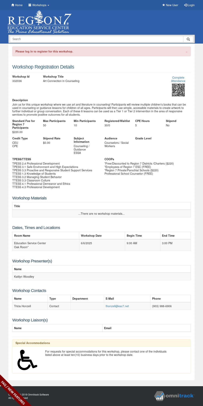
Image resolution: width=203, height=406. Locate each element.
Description (20, 100)
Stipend (171, 121)
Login (191, 5)
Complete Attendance (178, 79)
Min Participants (85, 121)
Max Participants (54, 121)
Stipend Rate (51, 138)
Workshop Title (53, 76)
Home (19, 5)
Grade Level (143, 138)
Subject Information (81, 140)
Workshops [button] (39, 5)
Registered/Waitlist (116, 121)
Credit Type (20, 138)
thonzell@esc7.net (117, 306)
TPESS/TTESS (21, 159)
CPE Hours (142, 121)
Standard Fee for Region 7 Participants (23, 124)
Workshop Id (21, 76)
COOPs (109, 159)
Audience (110, 138)
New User (171, 5)
